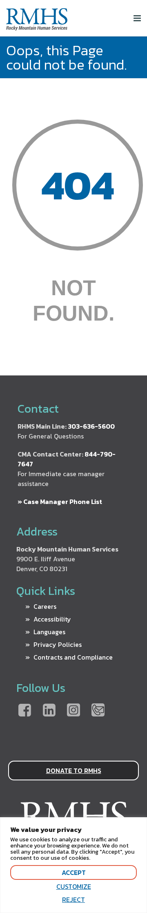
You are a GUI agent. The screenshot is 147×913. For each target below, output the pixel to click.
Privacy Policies (57, 644)
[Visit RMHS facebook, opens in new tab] (24, 711)
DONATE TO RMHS (73, 770)
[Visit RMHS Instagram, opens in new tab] (73, 711)
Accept (74, 872)
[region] (73, 865)
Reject (73, 899)
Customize (73, 886)
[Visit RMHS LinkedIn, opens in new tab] (49, 711)
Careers (44, 606)
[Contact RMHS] (98, 711)
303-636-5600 (91, 426)
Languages (49, 632)
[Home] (36, 27)
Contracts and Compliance (73, 657)
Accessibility (52, 619)
